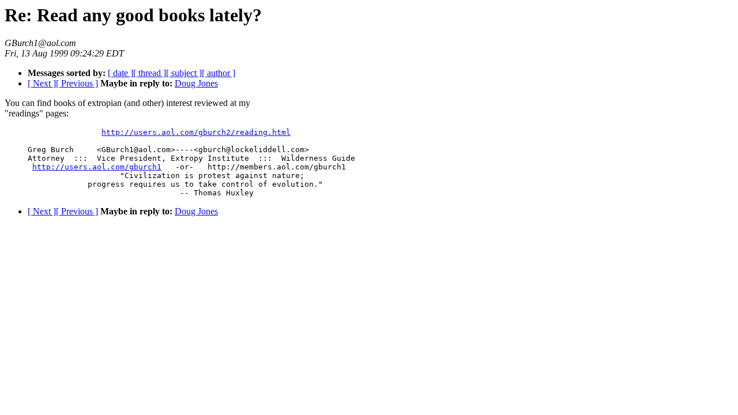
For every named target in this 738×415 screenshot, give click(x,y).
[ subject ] (184, 73)
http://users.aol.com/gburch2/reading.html (196, 132)
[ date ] (120, 73)
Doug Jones (196, 83)
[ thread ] (149, 73)
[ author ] (218, 73)
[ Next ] (42, 83)
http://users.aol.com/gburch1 (96, 167)
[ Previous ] (77, 83)
